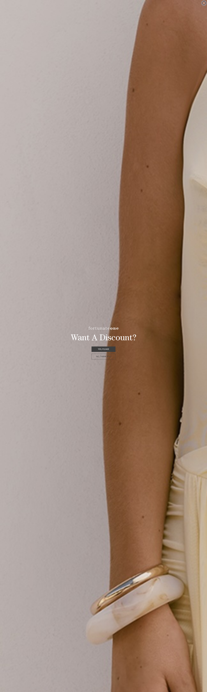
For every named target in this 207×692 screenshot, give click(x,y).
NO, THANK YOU (103, 356)
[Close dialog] (204, 3)
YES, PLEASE (103, 349)
